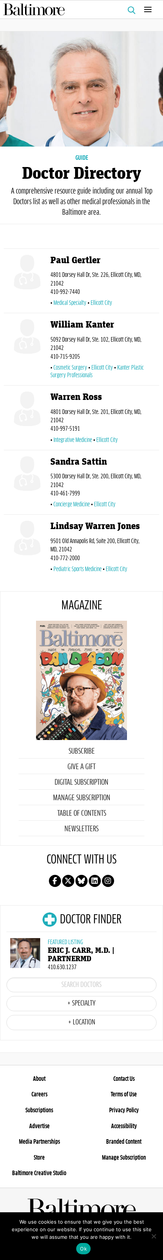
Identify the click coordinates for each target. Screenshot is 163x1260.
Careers (39, 1094)
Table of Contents (81, 813)
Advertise (39, 1126)
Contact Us (124, 1079)
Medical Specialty (69, 303)
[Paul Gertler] (27, 282)
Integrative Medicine (72, 440)
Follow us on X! (68, 881)
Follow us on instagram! (108, 881)
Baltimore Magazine (78, 9)
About (39, 1079)
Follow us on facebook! (55, 881)
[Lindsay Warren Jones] (27, 548)
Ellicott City (101, 303)
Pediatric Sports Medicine (77, 569)
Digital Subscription (81, 782)
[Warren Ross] (27, 419)
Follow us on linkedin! (95, 881)
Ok (83, 1249)
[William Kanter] (27, 350)
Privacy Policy (124, 1110)
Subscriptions (39, 1110)
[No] (153, 1236)
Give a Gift (81, 767)
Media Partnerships (39, 1142)
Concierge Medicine (71, 504)
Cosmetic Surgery (70, 368)
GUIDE (81, 158)
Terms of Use (124, 1094)
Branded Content (123, 1142)
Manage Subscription (81, 798)
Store (39, 1158)
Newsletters (81, 829)
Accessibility (124, 1126)
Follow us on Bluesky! (81, 881)
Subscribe (82, 751)
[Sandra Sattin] (27, 484)
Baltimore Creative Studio (39, 1173)
